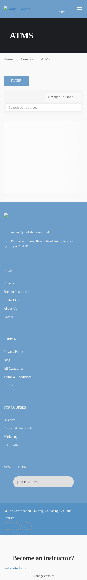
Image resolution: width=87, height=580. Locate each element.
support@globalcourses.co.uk (30, 232)
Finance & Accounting (19, 428)
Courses (27, 59)
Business (9, 420)
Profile (8, 385)
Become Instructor (16, 292)
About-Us (10, 308)
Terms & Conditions (17, 377)
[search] (77, 107)
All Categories (13, 368)
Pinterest (28, 526)
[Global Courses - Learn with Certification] (22, 9)
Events (8, 317)
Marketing (11, 437)
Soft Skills (11, 445)
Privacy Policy (14, 351)
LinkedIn (18, 526)
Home (8, 59)
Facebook (7, 526)
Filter (16, 80)
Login (61, 11)
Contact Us (11, 300)
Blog (7, 360)
